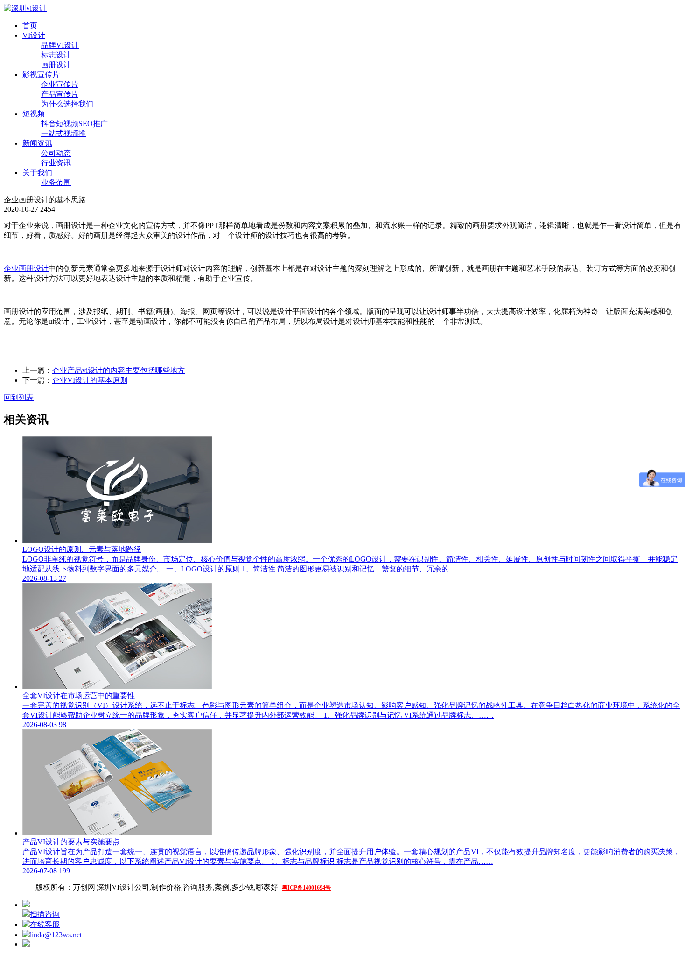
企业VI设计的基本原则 (89, 380)
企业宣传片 (59, 84)
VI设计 (33, 35)
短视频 (33, 114)
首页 (29, 25)
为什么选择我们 (67, 104)
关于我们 (37, 173)
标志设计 (56, 55)
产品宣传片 (59, 94)
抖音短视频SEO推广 (74, 124)
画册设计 (56, 65)
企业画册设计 (26, 268)
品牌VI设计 (60, 45)
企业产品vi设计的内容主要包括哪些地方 (118, 370)
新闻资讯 (37, 143)
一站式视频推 (63, 133)
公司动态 (56, 153)
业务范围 (56, 182)
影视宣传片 (41, 74)
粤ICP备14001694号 (306, 888)
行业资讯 (56, 163)
